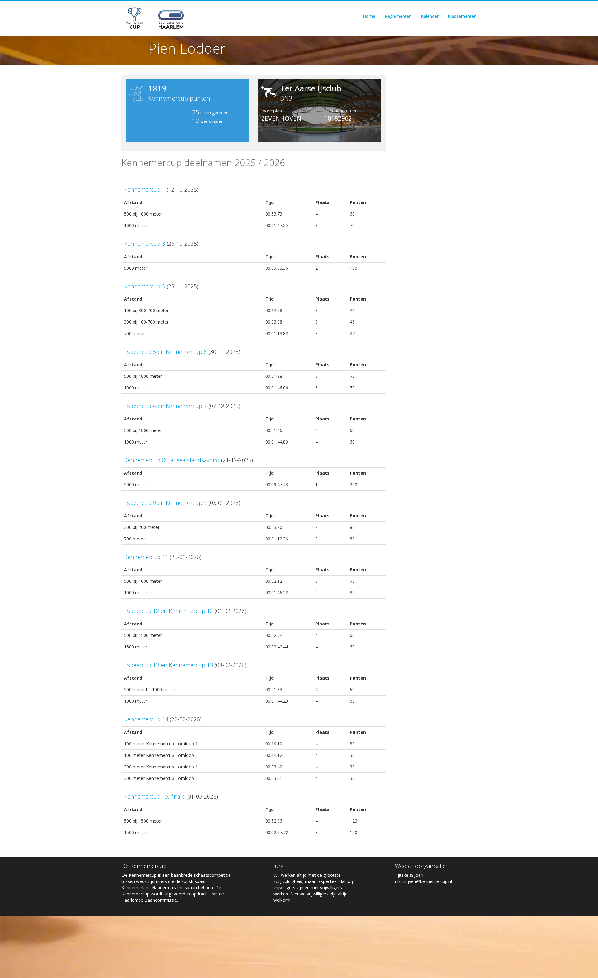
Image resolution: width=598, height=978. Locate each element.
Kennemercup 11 (146, 557)
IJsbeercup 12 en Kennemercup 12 (168, 611)
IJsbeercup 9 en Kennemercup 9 (165, 502)
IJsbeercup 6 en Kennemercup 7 (165, 406)
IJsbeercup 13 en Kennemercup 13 (168, 665)
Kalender (430, 16)
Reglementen (398, 16)
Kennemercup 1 (144, 189)
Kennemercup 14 (146, 719)
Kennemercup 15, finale (154, 796)
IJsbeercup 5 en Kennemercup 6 (165, 351)
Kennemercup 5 (144, 286)
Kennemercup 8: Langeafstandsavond (172, 460)
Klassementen (462, 16)
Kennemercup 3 (144, 243)
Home (369, 16)
